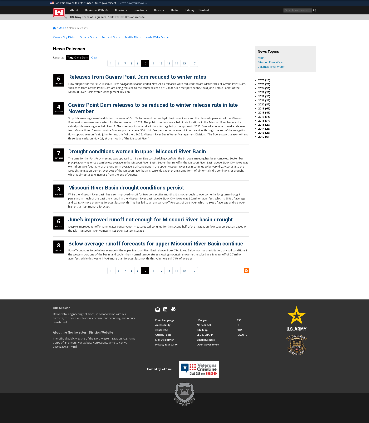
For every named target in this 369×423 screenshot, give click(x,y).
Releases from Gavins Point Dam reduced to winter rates (137, 77)
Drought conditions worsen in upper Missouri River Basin (137, 151)
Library (190, 10)
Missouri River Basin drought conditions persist (126, 187)
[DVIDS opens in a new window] (173, 309)
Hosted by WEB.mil (159, 369)
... (115, 62)
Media (175, 10)
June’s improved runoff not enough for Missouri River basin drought (150, 219)
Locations (141, 10)
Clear (94, 57)
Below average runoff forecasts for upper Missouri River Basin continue (155, 243)
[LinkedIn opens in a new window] (165, 309)
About (74, 10)
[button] (133, 3)
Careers (159, 10)
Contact (204, 10)
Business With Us (97, 10)
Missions (121, 10)
